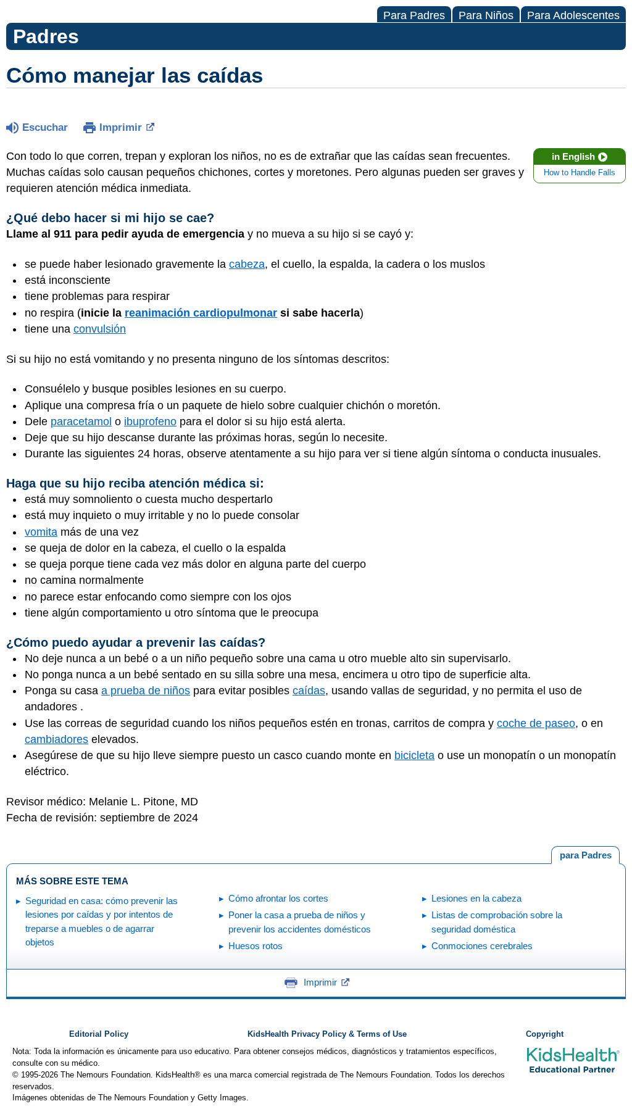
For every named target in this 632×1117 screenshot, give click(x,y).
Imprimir (120, 127)
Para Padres (414, 15)
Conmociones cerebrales (482, 946)
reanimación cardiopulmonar (201, 313)
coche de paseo (536, 723)
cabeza (247, 264)
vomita (41, 532)
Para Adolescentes (573, 15)
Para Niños (486, 15)
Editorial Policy (98, 1034)
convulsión (99, 329)
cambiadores (56, 739)
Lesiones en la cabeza (476, 898)
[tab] (585, 855)
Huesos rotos (255, 946)
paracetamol (81, 421)
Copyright (544, 1034)
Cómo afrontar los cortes (278, 898)
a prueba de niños (145, 690)
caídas (309, 690)
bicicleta (414, 755)
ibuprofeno (150, 421)
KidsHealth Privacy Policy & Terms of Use (327, 1034)
